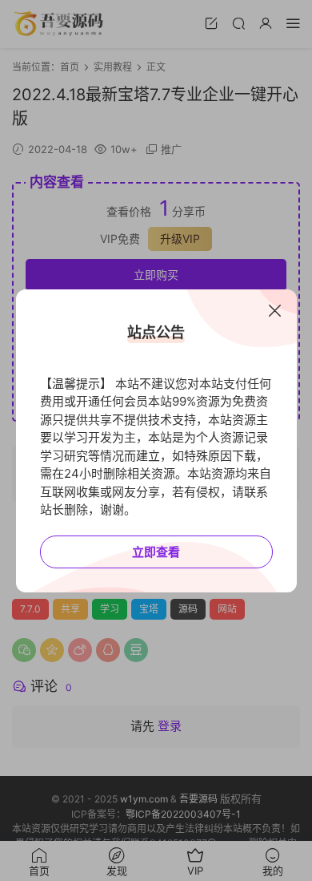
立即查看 (156, 552)
